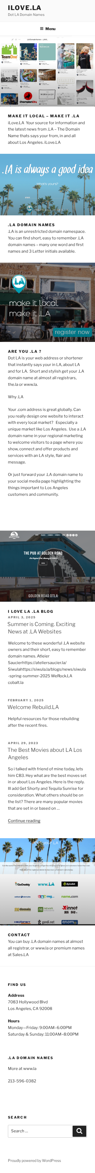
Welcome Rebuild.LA (33, 707)
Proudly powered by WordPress (34, 1160)
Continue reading (24, 820)
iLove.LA (25, 8)
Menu (50, 28)
